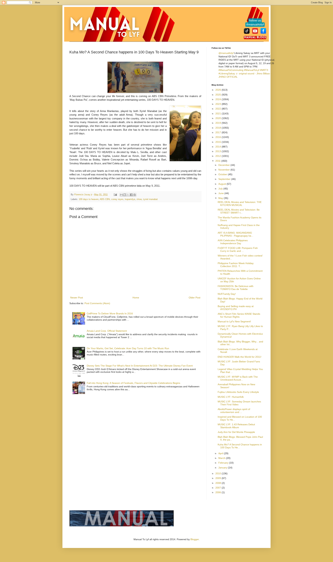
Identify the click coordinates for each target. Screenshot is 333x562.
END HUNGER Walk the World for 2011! (239, 356)
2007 (218, 487)
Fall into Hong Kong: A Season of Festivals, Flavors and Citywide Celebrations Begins (133, 383)
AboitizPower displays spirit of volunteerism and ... (234, 410)
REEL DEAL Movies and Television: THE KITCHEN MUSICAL (240, 203)
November (224, 169)
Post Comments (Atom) (97, 303)
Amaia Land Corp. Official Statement (107, 330)
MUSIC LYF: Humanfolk (231, 396)
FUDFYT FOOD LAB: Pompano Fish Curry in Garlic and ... (238, 249)
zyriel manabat (150, 199)
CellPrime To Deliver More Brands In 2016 (110, 313)
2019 (218, 122)
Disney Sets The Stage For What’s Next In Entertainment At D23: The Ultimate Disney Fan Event (140, 365)
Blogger (194, 539)
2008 (218, 483)
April (221, 453)
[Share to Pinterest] (134, 195)
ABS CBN (105, 199)
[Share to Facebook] (131, 195)
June (221, 193)
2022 (218, 108)
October (223, 174)
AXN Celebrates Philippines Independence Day (233, 242)
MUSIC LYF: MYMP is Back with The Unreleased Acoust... (238, 378)
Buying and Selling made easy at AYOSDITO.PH (236, 308)
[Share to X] (128, 195)
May (221, 198)
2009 (218, 478)
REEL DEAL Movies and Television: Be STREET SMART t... (239, 211)
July (220, 188)
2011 (218, 160)
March (222, 458)
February (223, 462)
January (223, 467)
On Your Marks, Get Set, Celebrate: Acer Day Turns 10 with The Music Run (128, 348)
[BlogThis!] (124, 195)
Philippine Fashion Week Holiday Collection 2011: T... (236, 265)
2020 (218, 118)
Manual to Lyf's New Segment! (234, 321)
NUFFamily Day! (227, 294)
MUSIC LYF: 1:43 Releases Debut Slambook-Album (236, 426)
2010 (218, 473)
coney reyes (117, 199)
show (139, 199)
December (224, 165)
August (222, 183)
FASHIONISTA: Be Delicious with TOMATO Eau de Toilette (235, 287)
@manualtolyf (226, 53)
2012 (218, 156)
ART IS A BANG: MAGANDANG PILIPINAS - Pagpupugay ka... (235, 234)
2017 (218, 132)
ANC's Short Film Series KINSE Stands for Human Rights (239, 315)
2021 (218, 113)
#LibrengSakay (227, 73)
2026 (218, 89)
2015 (218, 142)
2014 (218, 146)
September (224, 179)
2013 (218, 151)
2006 (218, 492)
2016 (218, 137)
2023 (218, 104)
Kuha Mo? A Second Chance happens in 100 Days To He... (240, 446)
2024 (218, 99)
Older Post (194, 297)
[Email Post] (115, 194)
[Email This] (121, 195)
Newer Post (76, 297)
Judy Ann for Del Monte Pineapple (236, 432)
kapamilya (130, 199)
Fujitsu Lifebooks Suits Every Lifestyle (238, 392)
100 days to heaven (89, 199)
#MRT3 (264, 70)
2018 (218, 127)
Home (136, 297)
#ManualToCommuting (231, 70)
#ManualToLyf (251, 70)
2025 (218, 94)
